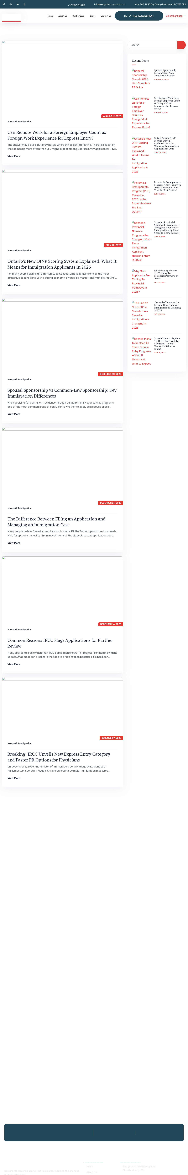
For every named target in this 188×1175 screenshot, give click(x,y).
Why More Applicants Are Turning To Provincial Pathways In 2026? (166, 274)
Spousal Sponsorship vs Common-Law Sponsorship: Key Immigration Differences (61, 393)
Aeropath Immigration (19, 121)
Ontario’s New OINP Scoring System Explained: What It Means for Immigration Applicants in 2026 (62, 264)
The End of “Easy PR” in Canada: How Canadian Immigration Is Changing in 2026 (167, 306)
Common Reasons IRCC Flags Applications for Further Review (60, 643)
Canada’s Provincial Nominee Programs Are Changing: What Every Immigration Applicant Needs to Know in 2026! (166, 227)
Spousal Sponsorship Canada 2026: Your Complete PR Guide (165, 73)
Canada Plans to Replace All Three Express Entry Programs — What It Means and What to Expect (167, 343)
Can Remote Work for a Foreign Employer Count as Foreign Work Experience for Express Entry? (56, 135)
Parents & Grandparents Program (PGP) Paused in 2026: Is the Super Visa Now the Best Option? (167, 186)
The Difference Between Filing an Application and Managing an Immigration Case (56, 522)
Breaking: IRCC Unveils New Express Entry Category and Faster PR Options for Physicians (58, 757)
